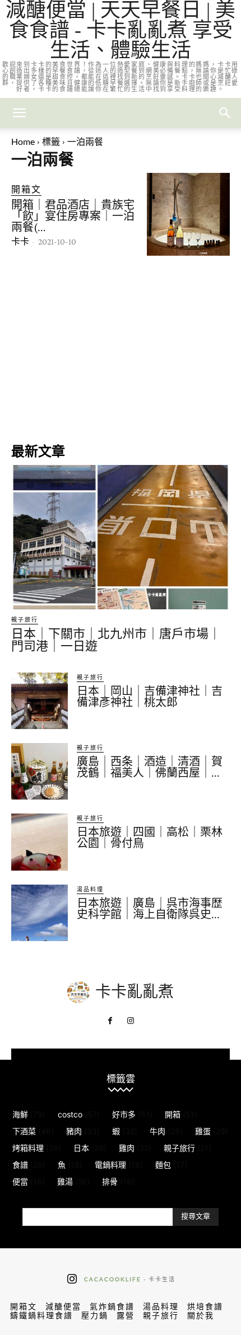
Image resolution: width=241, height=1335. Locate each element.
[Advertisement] (120, 348)
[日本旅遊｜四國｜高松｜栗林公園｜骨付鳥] (39, 842)
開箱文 (26, 189)
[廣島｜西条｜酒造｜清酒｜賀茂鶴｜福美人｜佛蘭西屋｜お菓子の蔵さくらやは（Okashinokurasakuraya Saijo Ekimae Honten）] (39, 771)
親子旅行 (24, 619)
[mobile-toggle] (19, 113)
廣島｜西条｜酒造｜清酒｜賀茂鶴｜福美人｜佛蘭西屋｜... (150, 767)
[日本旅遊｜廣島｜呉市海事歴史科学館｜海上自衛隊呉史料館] (39, 913)
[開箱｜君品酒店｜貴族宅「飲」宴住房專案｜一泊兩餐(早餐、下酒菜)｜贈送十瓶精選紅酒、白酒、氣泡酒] (188, 214)
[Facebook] (110, 1021)
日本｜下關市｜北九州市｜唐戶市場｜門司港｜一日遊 (116, 640)
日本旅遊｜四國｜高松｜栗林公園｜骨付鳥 (150, 837)
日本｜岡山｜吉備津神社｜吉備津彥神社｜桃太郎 (150, 696)
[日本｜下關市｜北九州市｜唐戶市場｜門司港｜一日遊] (120, 537)
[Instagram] (131, 1021)
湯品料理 (90, 889)
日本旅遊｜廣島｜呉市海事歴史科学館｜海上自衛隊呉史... (150, 908)
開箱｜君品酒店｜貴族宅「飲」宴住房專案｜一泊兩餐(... (73, 216)
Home (23, 141)
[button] (225, 113)
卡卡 (20, 241)
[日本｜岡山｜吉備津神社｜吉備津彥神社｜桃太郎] (39, 701)
